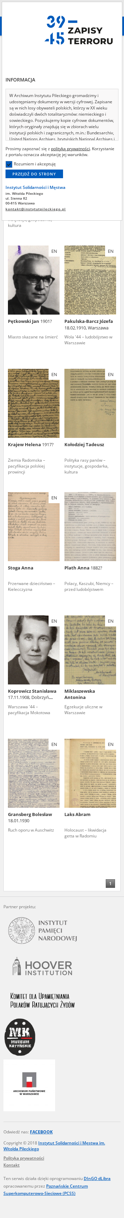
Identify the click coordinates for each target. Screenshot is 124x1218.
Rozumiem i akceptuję (35, 164)
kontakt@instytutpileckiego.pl (36, 209)
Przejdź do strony (34, 173)
